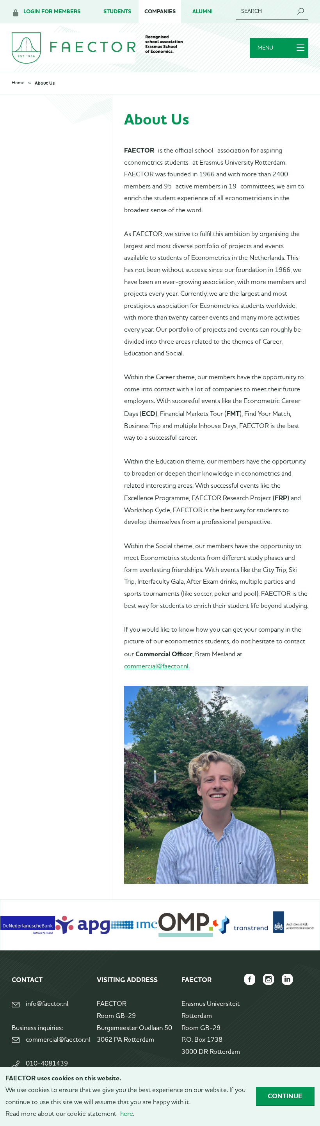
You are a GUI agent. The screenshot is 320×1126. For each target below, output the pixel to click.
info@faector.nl (47, 1004)
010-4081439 (47, 1063)
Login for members (51, 11)
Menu (265, 48)
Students (117, 11)
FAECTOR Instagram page (268, 979)
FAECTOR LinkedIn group (287, 979)
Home (18, 83)
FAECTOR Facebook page (249, 979)
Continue (285, 1096)
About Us (45, 83)
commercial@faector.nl (156, 666)
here (126, 1114)
